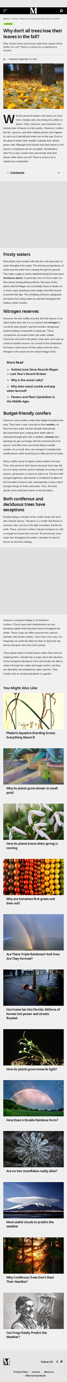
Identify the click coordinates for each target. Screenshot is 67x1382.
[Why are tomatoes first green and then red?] (33, 877)
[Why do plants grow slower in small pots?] (33, 766)
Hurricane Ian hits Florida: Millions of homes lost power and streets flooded (33, 1013)
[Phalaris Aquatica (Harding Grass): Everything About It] (33, 711)
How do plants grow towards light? (31, 1069)
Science (8, 24)
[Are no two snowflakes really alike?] (33, 1149)
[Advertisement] (33, 214)
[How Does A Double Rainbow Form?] (33, 1098)
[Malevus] (33, 10)
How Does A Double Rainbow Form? (32, 1120)
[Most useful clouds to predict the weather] (33, 1200)
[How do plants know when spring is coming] (33, 822)
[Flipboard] (62, 1362)
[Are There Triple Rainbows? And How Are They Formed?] (33, 932)
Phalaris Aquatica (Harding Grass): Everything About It (30, 735)
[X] (57, 1362)
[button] (6, 10)
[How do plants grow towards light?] (33, 1047)
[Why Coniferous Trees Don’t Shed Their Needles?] (33, 1255)
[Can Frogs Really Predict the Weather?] (33, 1311)
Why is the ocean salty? (27, 380)
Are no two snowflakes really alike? (31, 1171)
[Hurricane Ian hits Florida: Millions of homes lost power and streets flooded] (33, 987)
